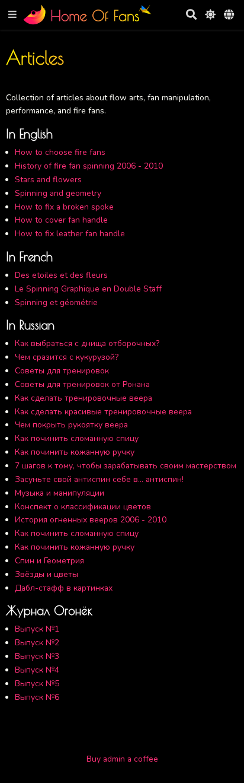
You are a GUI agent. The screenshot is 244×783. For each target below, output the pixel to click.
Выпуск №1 (37, 629)
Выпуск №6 (37, 697)
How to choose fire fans (60, 152)
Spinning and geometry (58, 193)
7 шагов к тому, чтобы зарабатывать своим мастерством (125, 465)
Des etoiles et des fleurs (61, 275)
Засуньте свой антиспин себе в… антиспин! (99, 479)
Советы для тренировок (62, 370)
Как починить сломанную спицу (77, 438)
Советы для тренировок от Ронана (82, 384)
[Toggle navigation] (12, 15)
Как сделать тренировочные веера (83, 398)
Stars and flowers (48, 179)
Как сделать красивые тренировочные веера (103, 411)
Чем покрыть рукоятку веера (71, 424)
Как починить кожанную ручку (74, 452)
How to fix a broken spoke (64, 207)
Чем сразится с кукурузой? (66, 357)
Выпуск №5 (37, 683)
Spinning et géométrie (56, 302)
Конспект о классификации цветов (83, 506)
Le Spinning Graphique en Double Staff (88, 288)
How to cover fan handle (61, 220)
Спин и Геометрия (49, 560)
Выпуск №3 (37, 656)
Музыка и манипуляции (59, 493)
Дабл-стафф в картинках (64, 588)
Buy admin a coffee (122, 759)
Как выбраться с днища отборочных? (87, 343)
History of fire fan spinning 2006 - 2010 (89, 166)
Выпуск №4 (37, 670)
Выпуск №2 (37, 642)
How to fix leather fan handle (70, 233)
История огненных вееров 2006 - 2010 (90, 519)
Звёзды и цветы (46, 574)
